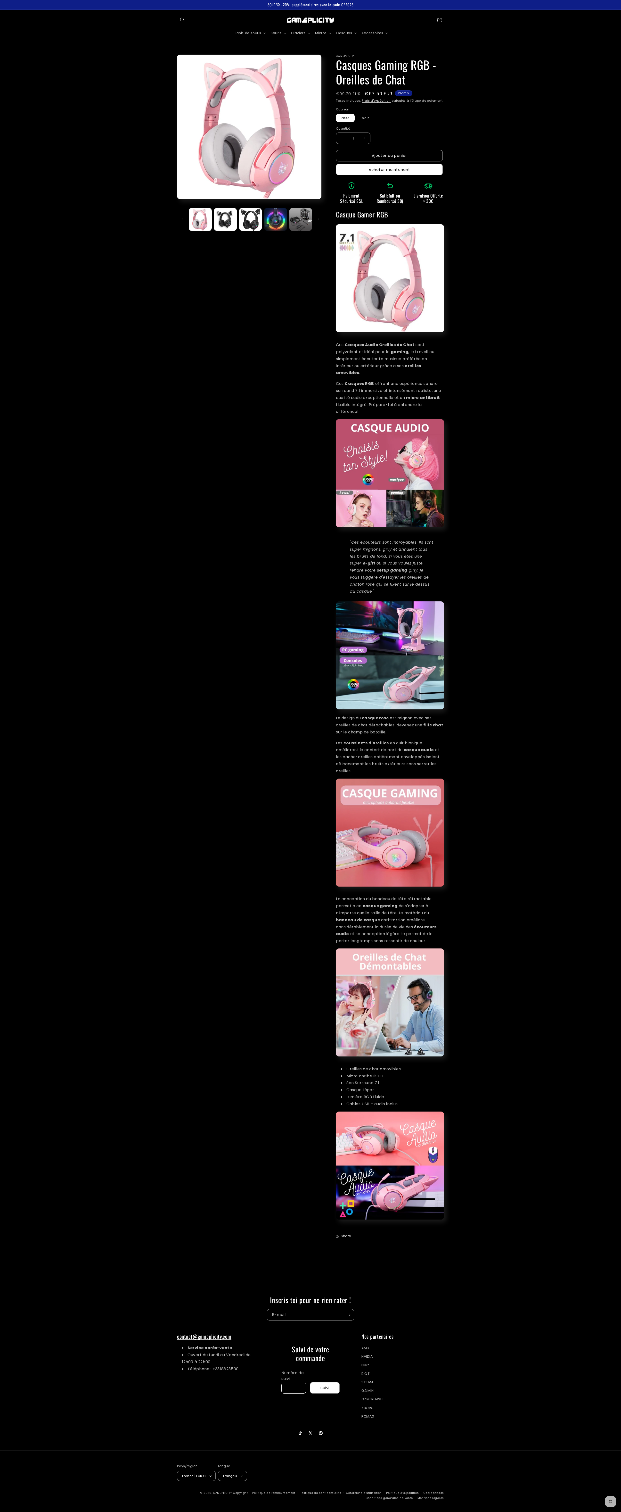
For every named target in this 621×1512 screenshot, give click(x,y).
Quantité (343, 128)
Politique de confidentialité (320, 1493)
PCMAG (368, 1416)
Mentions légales (430, 1498)
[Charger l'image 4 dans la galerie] (275, 219)
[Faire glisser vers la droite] (318, 219)
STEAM (367, 1382)
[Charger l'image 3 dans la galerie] (250, 219)
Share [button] (346, 1236)
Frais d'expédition (376, 101)
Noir (365, 118)
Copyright (240, 1493)
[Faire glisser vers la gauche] (182, 219)
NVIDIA (367, 1356)
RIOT (365, 1373)
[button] (182, 20)
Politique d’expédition (402, 1493)
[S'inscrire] (348, 1315)
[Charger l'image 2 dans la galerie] (225, 219)
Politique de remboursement (273, 1493)
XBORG (367, 1407)
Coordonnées (433, 1493)
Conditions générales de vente (389, 1498)
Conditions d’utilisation (364, 1493)
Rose (345, 118)
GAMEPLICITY (222, 1493)
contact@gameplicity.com (204, 1336)
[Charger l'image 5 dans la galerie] (300, 219)
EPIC (365, 1365)
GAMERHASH (372, 1399)
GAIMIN (367, 1390)
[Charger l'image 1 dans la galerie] (200, 219)
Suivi (324, 1387)
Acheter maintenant (389, 169)
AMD (365, 1348)
